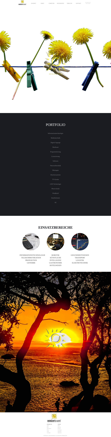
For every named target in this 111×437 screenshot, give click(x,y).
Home (59, 425)
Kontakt (59, 428)
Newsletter (59, 431)
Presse (48, 429)
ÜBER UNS (69, 3)
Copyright (48, 432)
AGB (48, 425)
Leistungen (60, 429)
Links (48, 431)
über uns (59, 427)
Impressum (59, 432)
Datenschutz (49, 428)
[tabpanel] (87, 3)
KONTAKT (78, 3)
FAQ (47, 427)
